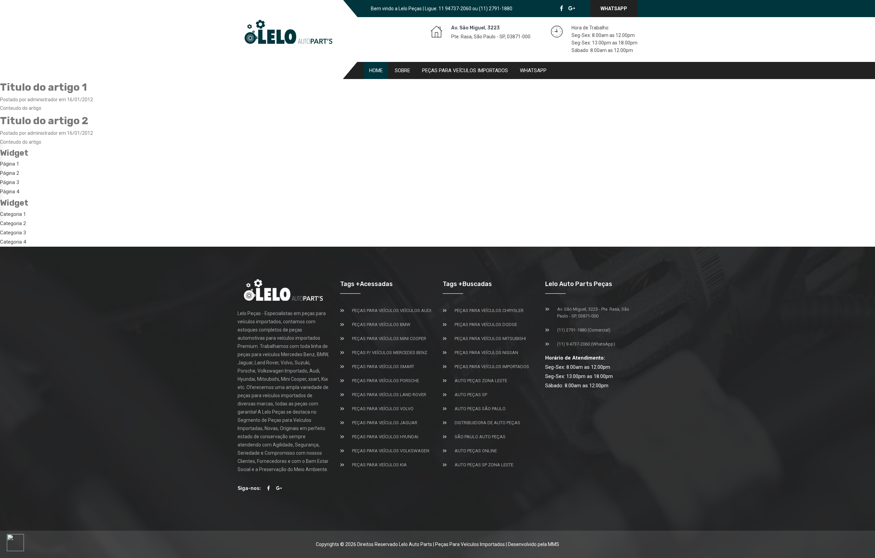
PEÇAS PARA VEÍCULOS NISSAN (486, 352)
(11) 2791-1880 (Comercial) (583, 330)
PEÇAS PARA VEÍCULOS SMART (383, 366)
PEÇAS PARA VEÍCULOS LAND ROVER (389, 394)
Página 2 (9, 173)
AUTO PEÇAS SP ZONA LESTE (484, 464)
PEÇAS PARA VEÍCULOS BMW (381, 324)
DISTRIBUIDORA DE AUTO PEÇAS (487, 422)
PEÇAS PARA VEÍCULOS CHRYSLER (489, 310)
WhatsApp (614, 8)
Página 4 (9, 192)
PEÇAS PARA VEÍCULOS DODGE (486, 324)
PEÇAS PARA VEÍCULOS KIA (379, 464)
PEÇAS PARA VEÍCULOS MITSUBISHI (490, 338)
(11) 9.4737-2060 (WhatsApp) (586, 344)
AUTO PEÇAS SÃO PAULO (480, 408)
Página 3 (9, 182)
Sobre (402, 70)
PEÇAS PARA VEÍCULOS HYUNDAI (385, 436)
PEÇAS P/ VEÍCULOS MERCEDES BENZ (389, 352)
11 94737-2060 (455, 8)
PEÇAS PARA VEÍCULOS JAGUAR (384, 422)
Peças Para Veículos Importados (465, 70)
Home (376, 70)
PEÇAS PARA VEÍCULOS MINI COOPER (389, 338)
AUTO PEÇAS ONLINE (476, 450)
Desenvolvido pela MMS (533, 544)
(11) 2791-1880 (495, 8)
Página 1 (9, 164)
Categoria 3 (13, 233)
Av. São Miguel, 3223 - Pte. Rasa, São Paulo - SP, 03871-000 (593, 313)
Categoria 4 (13, 242)
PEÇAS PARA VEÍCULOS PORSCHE (385, 380)
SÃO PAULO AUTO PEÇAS (480, 436)
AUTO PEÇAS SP (471, 394)
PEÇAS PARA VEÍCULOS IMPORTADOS (492, 366)
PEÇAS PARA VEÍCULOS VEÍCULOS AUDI (391, 310)
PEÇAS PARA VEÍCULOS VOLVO (383, 408)
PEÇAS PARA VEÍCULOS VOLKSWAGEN (390, 450)
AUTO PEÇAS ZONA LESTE (481, 380)
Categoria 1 (13, 214)
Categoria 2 (13, 223)
